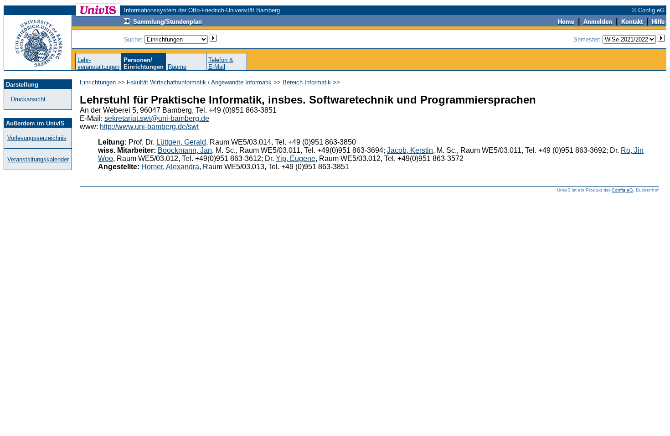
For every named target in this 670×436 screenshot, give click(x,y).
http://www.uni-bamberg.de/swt (149, 126)
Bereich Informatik (307, 82)
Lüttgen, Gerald (181, 142)
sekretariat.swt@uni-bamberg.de (156, 118)
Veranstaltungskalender (38, 159)
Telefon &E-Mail (220, 63)
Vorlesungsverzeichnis (37, 138)
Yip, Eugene (295, 158)
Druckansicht (28, 99)
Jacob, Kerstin (410, 150)
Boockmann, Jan (185, 150)
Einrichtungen (98, 82)
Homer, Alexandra (170, 167)
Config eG (622, 189)
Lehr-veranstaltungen (98, 63)
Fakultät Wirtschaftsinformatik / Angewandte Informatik (199, 82)
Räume (177, 66)
